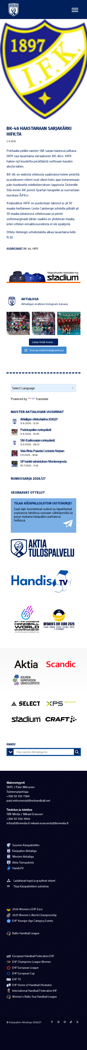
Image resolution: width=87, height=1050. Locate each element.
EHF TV (16, 979)
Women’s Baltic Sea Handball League (34, 996)
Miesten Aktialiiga (23, 856)
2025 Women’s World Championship (34, 915)
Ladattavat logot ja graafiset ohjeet (34, 880)
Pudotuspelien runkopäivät (35, 430)
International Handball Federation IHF (34, 990)
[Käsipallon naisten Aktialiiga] (13, 9)
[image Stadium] (27, 721)
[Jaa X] (77, 1022)
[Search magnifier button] (77, 752)
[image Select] (27, 705)
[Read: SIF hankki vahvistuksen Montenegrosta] (14, 464)
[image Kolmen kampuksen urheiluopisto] (27, 681)
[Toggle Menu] (75, 10)
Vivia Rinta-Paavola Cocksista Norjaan (42, 451)
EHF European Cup (23, 973)
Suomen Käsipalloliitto (25, 845)
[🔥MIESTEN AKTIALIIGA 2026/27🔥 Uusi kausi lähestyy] (43, 323)
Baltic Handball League (25, 933)
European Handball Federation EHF (33, 956)
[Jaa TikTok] (71, 1022)
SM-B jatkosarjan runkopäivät (37, 440)
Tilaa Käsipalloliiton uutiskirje (31, 886)
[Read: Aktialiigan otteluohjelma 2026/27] (14, 421)
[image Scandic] (62, 666)
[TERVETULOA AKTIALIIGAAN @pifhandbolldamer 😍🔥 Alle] (68, 323)
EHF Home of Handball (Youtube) (32, 985)
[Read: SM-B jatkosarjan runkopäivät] (14, 443)
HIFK (35, 249)
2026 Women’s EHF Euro (27, 909)
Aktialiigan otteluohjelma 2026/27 (39, 419)
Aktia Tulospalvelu (23, 862)
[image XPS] (62, 705)
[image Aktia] (27, 666)
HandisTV (18, 868)
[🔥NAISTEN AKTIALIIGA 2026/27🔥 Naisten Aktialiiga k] (18, 323)
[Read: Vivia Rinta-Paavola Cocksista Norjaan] (14, 453)
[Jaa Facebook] (52, 1022)
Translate (42, 399)
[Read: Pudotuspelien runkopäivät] (14, 432)
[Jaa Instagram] (58, 1022)
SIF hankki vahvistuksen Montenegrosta (43, 461)
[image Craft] (62, 721)
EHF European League (25, 967)
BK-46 (27, 249)
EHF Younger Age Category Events (32, 920)
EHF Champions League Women (31, 961)
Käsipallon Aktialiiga (24, 851)
